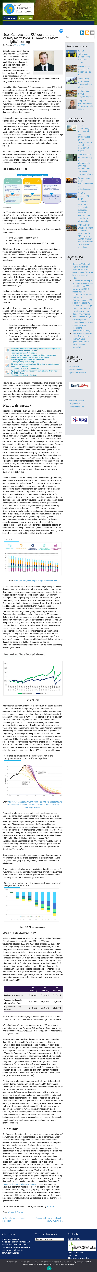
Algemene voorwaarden (78, 1258)
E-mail (92, 33)
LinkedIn (82, 33)
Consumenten (10, 18)
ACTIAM (50, 1206)
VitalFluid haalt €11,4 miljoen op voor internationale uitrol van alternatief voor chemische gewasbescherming (85, 164)
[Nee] (94, 1265)
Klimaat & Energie (15, 1212)
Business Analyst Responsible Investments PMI (76, 404)
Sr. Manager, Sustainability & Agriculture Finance (77, 369)
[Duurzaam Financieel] (18, 9)
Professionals (25, 18)
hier (17, 1253)
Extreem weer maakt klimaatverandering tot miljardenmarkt (85, 183)
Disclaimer (72, 1255)
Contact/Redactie (75, 1252)
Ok (49, 1268)
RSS (87, 33)
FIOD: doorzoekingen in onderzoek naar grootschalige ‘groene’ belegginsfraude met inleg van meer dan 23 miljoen (85, 138)
